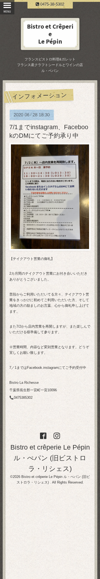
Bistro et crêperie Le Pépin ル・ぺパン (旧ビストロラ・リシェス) (50, 457)
